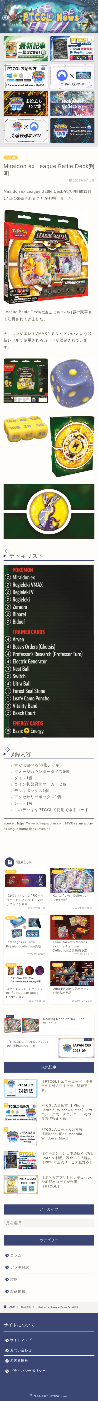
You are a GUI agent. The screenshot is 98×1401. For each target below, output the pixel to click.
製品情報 (10, 157)
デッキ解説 (19, 1267)
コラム (16, 1255)
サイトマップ (21, 1340)
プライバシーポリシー (28, 1371)
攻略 (14, 1279)
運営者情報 (19, 1360)
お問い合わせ (21, 1350)
